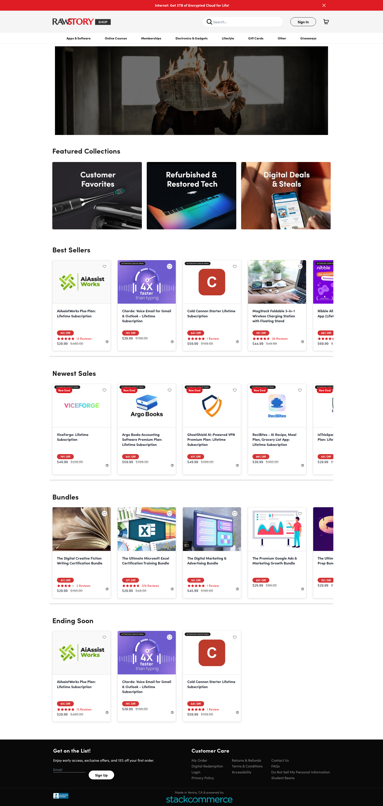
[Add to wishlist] (104, 266)
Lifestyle (228, 38)
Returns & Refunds (246, 760)
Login (196, 771)
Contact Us (280, 760)
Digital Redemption (207, 765)
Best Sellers (71, 249)
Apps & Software (78, 38)
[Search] (209, 21)
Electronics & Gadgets (192, 38)
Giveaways (308, 38)
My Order (199, 760)
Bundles (65, 497)
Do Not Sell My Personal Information (300, 771)
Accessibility (241, 771)
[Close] (324, 5)
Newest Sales (74, 373)
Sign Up (101, 775)
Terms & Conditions (247, 765)
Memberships (151, 38)
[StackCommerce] (199, 799)
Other (282, 38)
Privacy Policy (203, 777)
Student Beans (283, 777)
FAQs (275, 765)
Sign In (303, 21)
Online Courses (116, 38)
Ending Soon (73, 620)
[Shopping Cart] (326, 22)
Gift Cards (256, 38)
